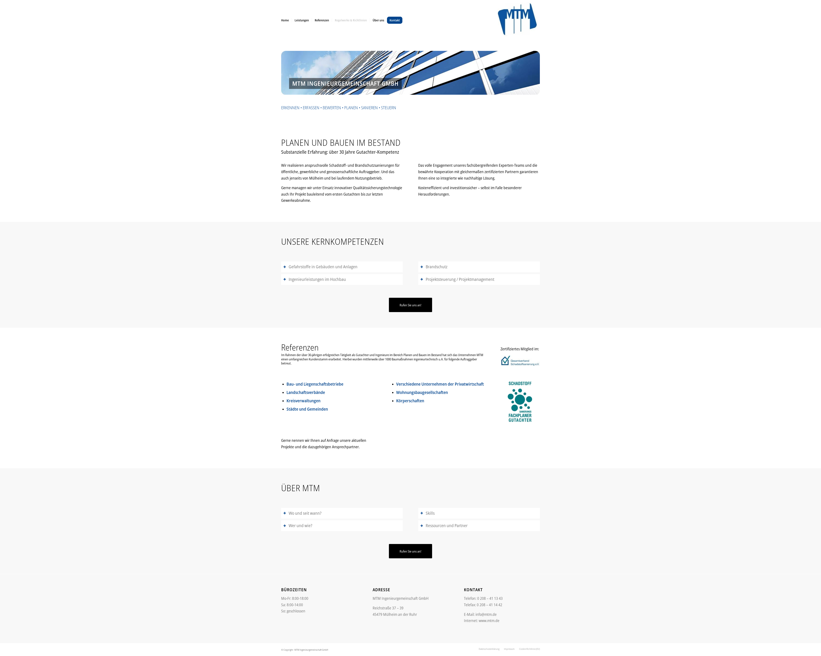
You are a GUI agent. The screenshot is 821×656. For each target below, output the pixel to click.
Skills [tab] (430, 513)
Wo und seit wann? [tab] (305, 513)
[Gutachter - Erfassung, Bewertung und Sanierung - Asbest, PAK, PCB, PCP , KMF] (517, 20)
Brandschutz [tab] (436, 267)
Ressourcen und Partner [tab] (447, 525)
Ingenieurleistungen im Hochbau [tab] (317, 279)
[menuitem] (285, 20)
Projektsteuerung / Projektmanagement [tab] (460, 279)
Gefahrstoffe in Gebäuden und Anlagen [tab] (323, 267)
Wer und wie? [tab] (300, 525)
